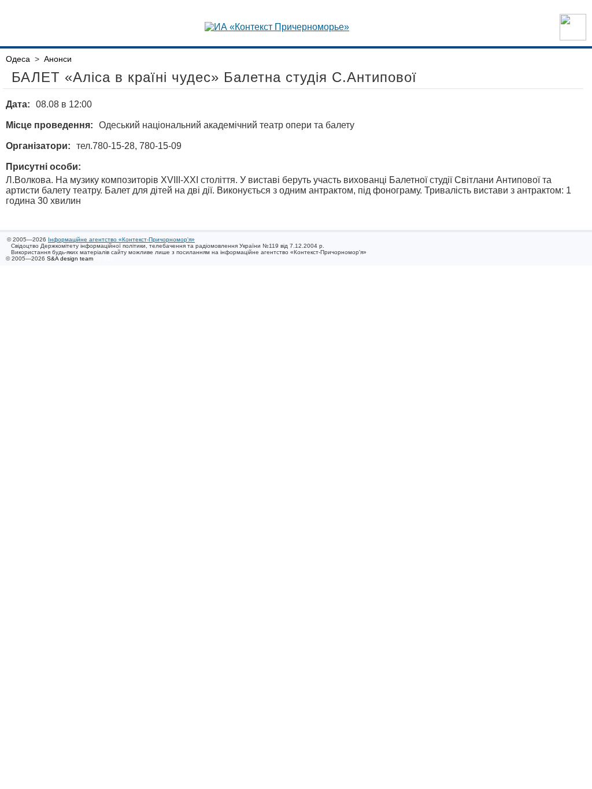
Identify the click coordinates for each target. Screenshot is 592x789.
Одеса (18, 59)
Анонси (58, 59)
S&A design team (70, 258)
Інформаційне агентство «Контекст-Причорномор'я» (121, 239)
